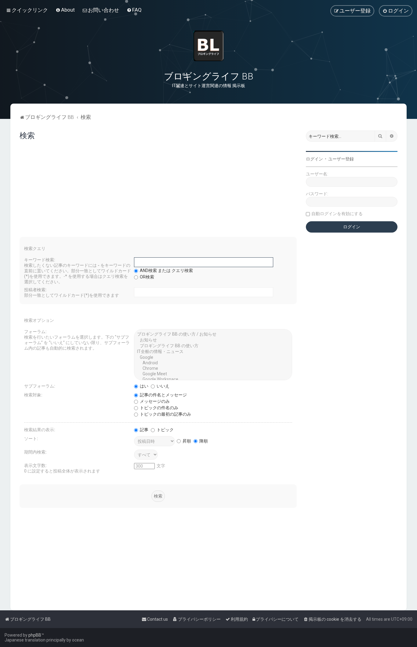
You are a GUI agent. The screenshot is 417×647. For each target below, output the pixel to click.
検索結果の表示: (39, 429)
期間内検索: (35, 452)
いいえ (162, 386)
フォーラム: (35, 331)
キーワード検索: (39, 259)
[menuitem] (65, 9)
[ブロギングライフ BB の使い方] (213, 346)
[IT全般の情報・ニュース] (213, 352)
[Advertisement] (158, 191)
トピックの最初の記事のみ (165, 414)
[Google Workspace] (213, 379)
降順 (203, 441)
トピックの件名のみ (158, 407)
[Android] (213, 363)
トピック (165, 429)
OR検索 (146, 276)
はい (143, 386)
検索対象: (33, 394)
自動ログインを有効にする (337, 213)
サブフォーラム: (39, 386)
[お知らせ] (213, 340)
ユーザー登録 (341, 158)
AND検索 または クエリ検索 (166, 270)
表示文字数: (35, 465)
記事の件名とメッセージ (163, 394)
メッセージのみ (154, 401)
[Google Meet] (213, 374)
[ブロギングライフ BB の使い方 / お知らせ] (213, 334)
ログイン (314, 158)
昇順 (186, 441)
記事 (143, 429)
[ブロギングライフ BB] (208, 46)
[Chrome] (213, 368)
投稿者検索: (35, 289)
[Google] (213, 357)
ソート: (31, 438)
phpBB (34, 635)
